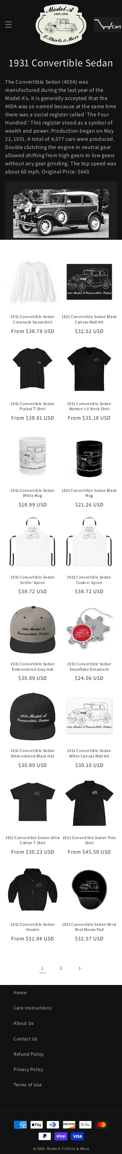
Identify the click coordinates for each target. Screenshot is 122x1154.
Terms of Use (28, 1085)
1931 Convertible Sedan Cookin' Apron (89, 579)
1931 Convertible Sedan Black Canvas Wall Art (89, 319)
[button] (8, 24)
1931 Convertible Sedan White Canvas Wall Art (89, 753)
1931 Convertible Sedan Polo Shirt (89, 840)
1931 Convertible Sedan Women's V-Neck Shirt (89, 406)
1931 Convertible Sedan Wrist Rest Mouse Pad (89, 927)
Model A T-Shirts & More (68, 1148)
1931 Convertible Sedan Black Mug (89, 493)
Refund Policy (29, 1054)
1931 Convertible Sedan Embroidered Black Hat (33, 753)
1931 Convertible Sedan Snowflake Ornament (89, 666)
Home (20, 992)
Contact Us (26, 1039)
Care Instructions (33, 1008)
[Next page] (79, 968)
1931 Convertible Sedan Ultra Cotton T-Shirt (32, 840)
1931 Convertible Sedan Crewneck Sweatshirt (33, 319)
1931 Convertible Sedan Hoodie (33, 927)
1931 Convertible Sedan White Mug (33, 493)
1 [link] (42, 968)
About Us (24, 1023)
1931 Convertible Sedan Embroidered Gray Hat (33, 666)
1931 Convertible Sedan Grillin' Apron (33, 579)
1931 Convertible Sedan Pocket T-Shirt (33, 406)
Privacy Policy (28, 1069)
